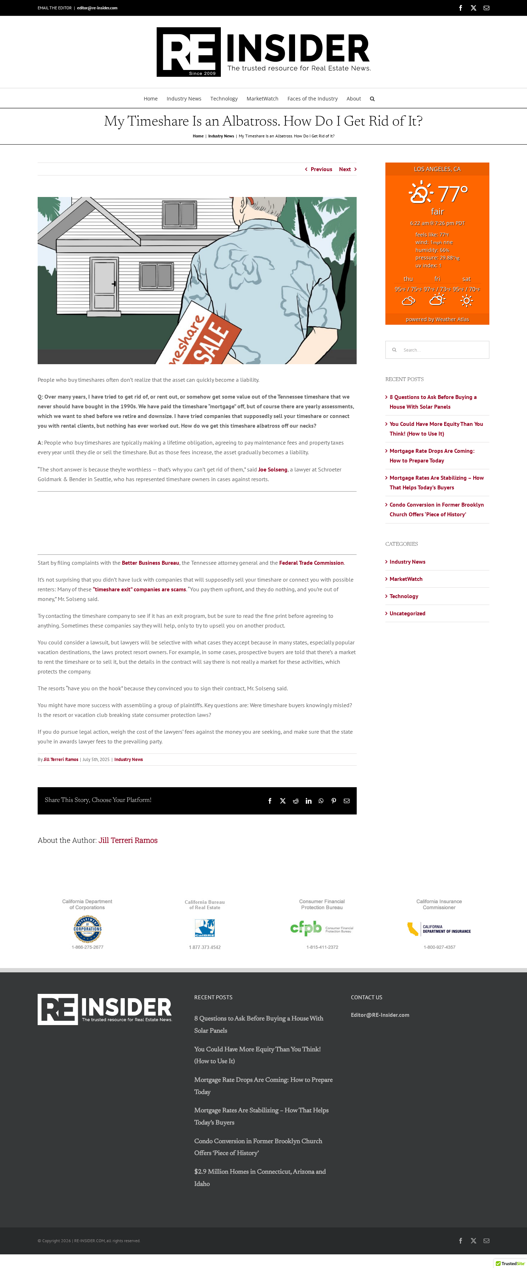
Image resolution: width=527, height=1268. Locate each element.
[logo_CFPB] (322, 900)
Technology (404, 596)
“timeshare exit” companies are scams (139, 589)
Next (345, 169)
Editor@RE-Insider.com (380, 1014)
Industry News (128, 759)
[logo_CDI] (439, 900)
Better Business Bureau (150, 562)
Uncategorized (408, 613)
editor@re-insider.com (97, 7)
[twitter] (473, 1241)
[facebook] (461, 1241)
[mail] (486, 1241)
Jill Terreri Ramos (61, 759)
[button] (372, 98)
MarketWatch (406, 578)
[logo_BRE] (204, 900)
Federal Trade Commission (311, 562)
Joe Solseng (273, 469)
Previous (321, 169)
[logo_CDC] (87, 900)
